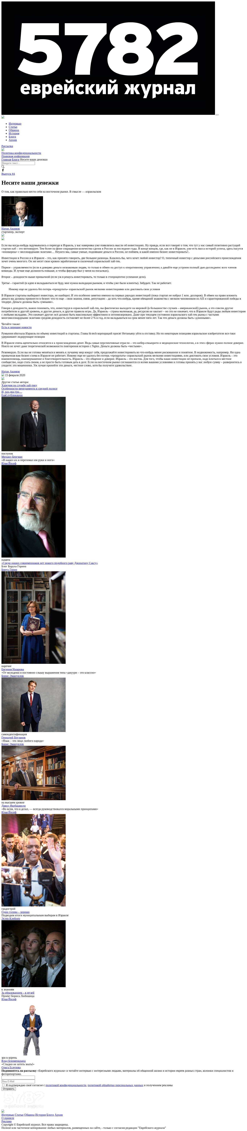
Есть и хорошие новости (16, 327)
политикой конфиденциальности (66, 1085)
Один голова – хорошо (15, 912)
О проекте (7, 1118)
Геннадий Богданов (13, 737)
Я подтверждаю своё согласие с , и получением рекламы (89, 1085)
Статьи (13, 126)
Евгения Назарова (12, 669)
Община (14, 130)
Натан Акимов (10, 228)
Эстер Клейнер (10, 918)
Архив (13, 139)
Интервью (15, 123)
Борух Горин (9, 569)
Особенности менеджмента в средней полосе (29, 388)
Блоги (12, 136)
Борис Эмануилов (12, 675)
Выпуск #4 (8, 173)
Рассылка (7, 146)
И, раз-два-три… (11, 391)
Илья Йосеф (8, 463)
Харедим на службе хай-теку (19, 385)
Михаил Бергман (11, 456)
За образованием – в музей (17, 992)
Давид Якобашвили (13, 805)
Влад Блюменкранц (13, 1060)
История (14, 133)
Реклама (6, 1121)
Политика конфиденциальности (21, 153)
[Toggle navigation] (217, 114)
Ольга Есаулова (11, 1067)
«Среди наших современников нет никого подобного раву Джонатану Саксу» (49, 563)
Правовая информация (15, 156)
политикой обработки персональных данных (115, 1085)
